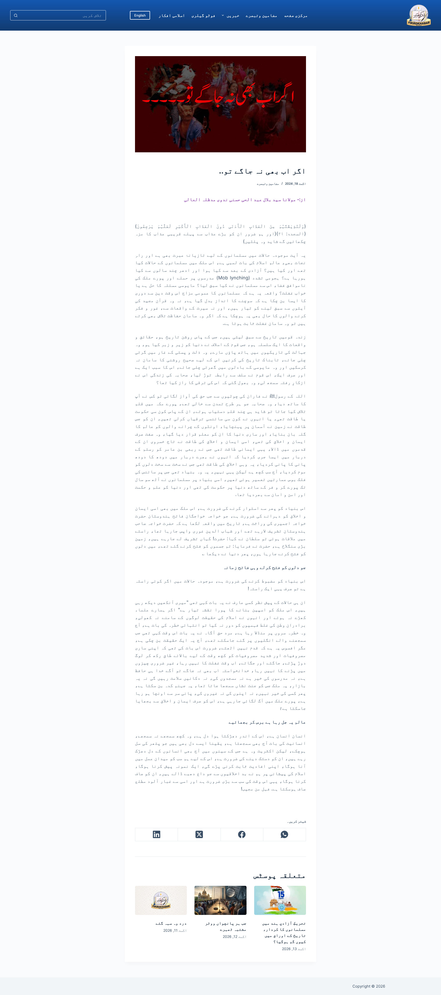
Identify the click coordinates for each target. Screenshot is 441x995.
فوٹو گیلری (203, 15)
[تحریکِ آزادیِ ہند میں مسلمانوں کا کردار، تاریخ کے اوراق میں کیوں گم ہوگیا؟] (280, 900)
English (140, 15)
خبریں (233, 15)
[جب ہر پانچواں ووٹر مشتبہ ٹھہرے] (220, 900)
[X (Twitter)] (199, 834)
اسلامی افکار (171, 15)
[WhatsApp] (284, 834)
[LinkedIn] (156, 834)
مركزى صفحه (296, 15)
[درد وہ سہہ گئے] (161, 900)
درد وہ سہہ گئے (171, 923)
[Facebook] (241, 834)
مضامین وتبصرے (261, 15)
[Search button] (15, 15)
